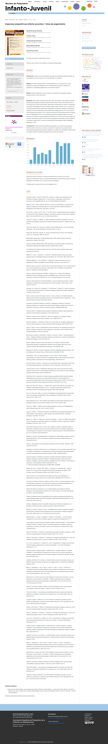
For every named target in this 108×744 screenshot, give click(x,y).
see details (13, 132)
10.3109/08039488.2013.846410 (57, 201)
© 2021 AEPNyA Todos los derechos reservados (40, 742)
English (84, 25)
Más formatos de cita (13, 91)
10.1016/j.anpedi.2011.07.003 (34, 583)
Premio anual (65, 1)
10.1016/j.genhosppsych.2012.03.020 (60, 277)
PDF (8, 58)
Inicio (6, 19)
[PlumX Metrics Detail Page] (14, 122)
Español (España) (86, 23)
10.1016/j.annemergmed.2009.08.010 (36, 464)
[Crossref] (86, 113)
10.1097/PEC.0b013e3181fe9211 (39, 432)
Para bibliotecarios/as (87, 40)
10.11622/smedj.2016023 (51, 216)
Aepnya (30, 1)
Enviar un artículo (89, 47)
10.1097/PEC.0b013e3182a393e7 (37, 603)
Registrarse (90, 1)
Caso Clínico (85, 145)
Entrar (95, 1)
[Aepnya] (85, 110)
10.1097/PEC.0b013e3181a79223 (51, 513)
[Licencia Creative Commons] (89, 723)
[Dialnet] (85, 93)
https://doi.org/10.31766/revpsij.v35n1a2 (39, 58)
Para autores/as (86, 38)
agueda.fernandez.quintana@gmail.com (46, 184)
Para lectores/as (86, 36)
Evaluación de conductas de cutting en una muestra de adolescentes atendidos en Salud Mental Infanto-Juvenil (92, 156)
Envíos (57, 1)
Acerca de (37, 1)
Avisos (72, 1)
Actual (44, 1)
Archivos (51, 1)
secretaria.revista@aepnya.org (56, 718)
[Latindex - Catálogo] (85, 100)
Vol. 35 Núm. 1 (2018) (21, 19)
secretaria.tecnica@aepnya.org (56, 723)
